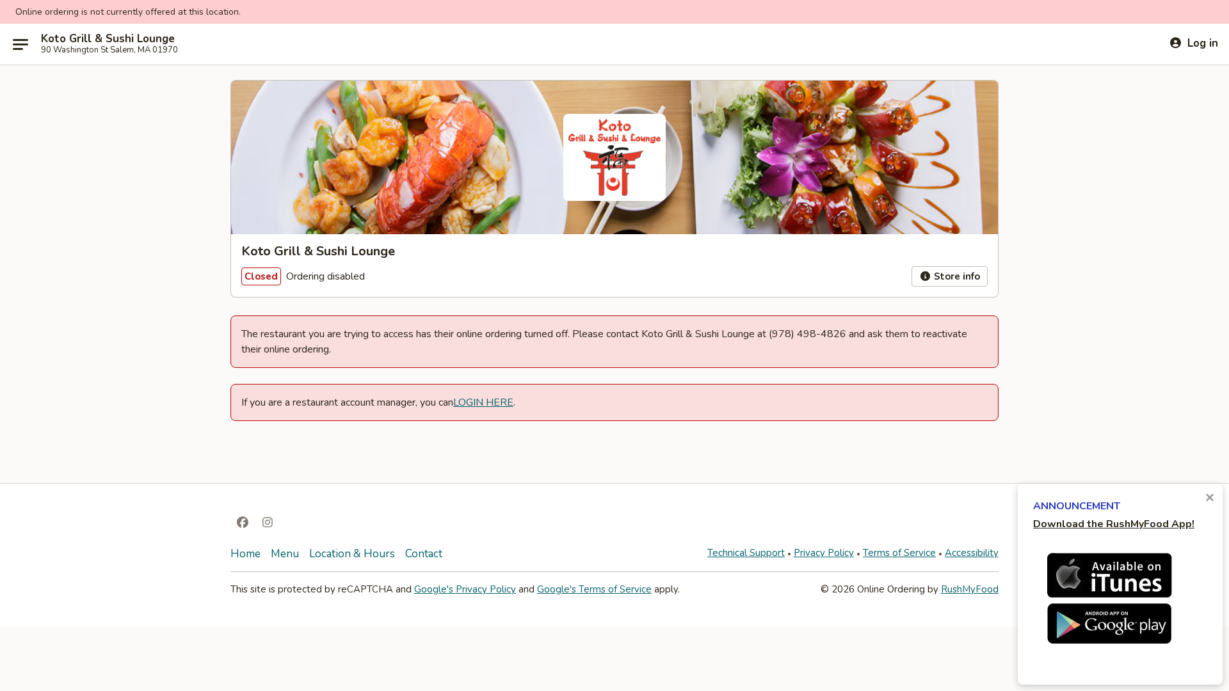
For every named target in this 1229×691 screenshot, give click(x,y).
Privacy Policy (824, 552)
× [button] (1209, 497)
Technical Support (746, 552)
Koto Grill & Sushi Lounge (108, 39)
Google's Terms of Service (594, 589)
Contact (423, 553)
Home (245, 553)
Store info (955, 276)
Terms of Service (899, 552)
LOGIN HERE (483, 402)
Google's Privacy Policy (465, 589)
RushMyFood (970, 589)
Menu (285, 553)
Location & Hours (352, 553)
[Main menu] (20, 44)
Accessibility (972, 552)
